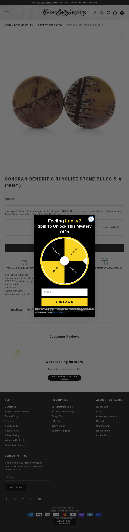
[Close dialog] (91, 219)
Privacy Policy (57, 312)
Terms (63, 312)
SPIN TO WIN (64, 302)
